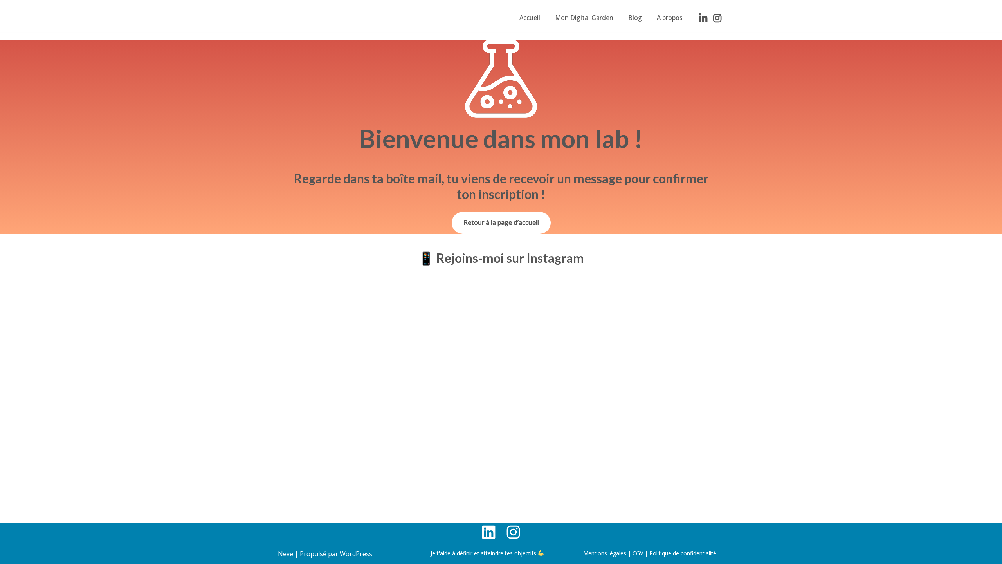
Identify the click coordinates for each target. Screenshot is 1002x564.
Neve (285, 554)
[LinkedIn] (488, 532)
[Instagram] (717, 18)
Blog (635, 17)
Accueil (529, 17)
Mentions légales (604, 553)
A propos (670, 17)
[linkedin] (703, 18)
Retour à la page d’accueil (501, 222)
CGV (638, 553)
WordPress (356, 554)
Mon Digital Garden (584, 17)
